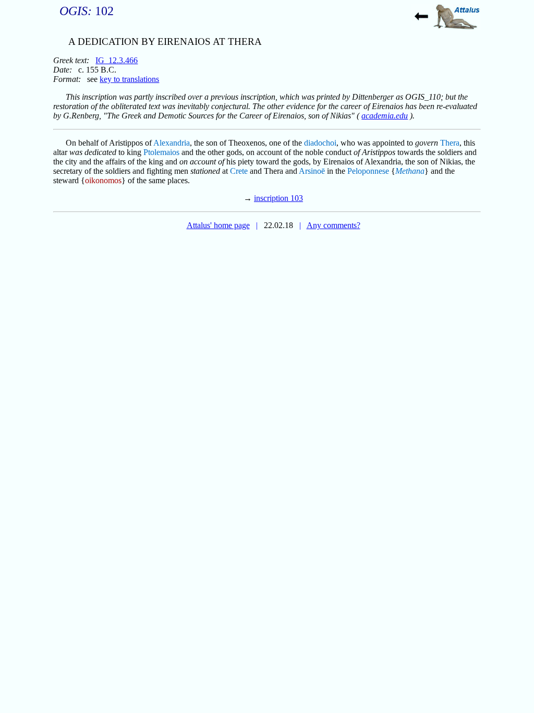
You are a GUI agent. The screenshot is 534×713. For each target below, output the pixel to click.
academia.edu (384, 115)
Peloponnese (368, 171)
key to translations (129, 79)
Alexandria (171, 142)
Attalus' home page (218, 225)
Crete (239, 171)
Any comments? (333, 225)
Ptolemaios (161, 152)
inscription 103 (278, 198)
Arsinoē (312, 171)
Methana (409, 171)
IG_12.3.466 (116, 60)
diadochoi (320, 142)
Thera (449, 142)
